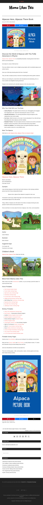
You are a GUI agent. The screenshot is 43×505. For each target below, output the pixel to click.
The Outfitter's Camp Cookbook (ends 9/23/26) (13, 463)
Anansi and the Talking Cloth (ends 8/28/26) (12, 468)
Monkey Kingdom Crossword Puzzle (12, 317)
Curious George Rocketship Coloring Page (13, 329)
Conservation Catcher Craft (10, 322)
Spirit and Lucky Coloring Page (11, 292)
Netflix (14, 342)
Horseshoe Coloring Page (10, 294)
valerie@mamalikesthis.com (11, 444)
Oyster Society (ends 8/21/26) (9, 472)
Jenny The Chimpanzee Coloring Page (13, 311)
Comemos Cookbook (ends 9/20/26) (11, 465)
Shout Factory (21, 342)
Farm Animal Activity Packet (10, 289)
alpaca (8, 422)
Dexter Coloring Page (19, 324)
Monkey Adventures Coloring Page (15, 328)
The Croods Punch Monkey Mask (11, 331)
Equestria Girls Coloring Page (11, 302)
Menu (22, 1)
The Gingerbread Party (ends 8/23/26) (11, 470)
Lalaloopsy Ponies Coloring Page (11, 305)
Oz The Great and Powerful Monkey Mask (13, 333)
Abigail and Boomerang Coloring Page (13, 298)
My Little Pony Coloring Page (10, 303)
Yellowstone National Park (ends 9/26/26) (12, 461)
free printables (12, 339)
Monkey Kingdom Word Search (15, 315)
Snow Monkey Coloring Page (15, 326)
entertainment (16, 281)
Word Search (7, 313)
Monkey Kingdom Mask (9, 320)
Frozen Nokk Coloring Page (10, 291)
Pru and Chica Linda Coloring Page (12, 296)
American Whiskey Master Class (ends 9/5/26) (13, 467)
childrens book (12, 422)
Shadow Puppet (19, 318)
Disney (10, 342)
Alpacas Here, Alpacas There (8, 58)
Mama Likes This (21, 7)
